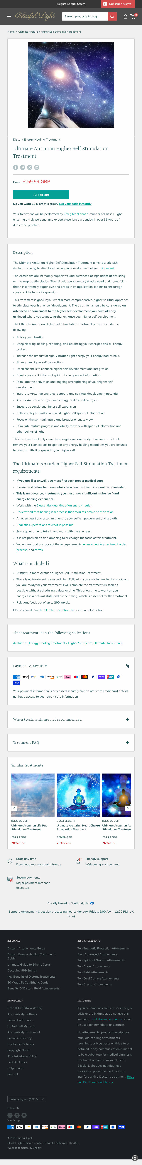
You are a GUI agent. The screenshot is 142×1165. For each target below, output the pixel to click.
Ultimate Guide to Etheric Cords (29, 964)
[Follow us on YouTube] (24, 1115)
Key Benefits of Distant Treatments (31, 976)
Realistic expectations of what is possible (44, 525)
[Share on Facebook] (15, 167)
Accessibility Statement (23, 1032)
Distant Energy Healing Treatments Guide (31, 956)
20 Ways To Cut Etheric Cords (27, 982)
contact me (67, 610)
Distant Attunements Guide (26, 948)
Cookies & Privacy (19, 1038)
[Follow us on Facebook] (10, 1115)
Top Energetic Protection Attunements (103, 948)
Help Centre (47, 610)
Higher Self (75, 643)
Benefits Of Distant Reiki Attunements (33, 988)
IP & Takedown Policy (22, 1056)
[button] (14, 808)
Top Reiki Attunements (93, 972)
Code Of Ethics (17, 1062)
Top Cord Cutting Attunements (98, 978)
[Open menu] (9, 16)
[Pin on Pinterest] (22, 167)
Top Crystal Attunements (94, 984)
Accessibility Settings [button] (22, 1014)
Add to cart (41, 194)
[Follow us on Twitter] (17, 1115)
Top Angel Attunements (93, 966)
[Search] (112, 16)
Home (11, 31)
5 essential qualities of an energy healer (64, 505)
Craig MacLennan (76, 214)
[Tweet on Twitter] (29, 167)
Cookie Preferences (20, 1020)
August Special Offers (71, 4)
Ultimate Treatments (108, 643)
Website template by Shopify (24, 1147)
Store (88, 643)
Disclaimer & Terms (20, 1044)
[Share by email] (36, 167)
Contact (12, 1074)
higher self (107, 268)
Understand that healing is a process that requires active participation (65, 512)
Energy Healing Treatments (48, 643)
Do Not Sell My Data (21, 1026)
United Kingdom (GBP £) (23, 1099)
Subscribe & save (120, 4)
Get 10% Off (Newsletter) (24, 1008)
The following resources (106, 1019)
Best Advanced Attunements (97, 954)
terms (39, 550)
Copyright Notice (19, 1050)
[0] (133, 16)
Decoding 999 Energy (22, 970)
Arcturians (20, 643)
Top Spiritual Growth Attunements (101, 960)
